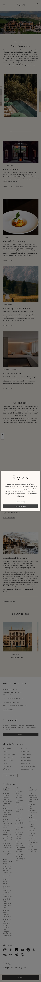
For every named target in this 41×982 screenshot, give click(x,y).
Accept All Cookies (20, 506)
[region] (20, 491)
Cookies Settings (20, 501)
